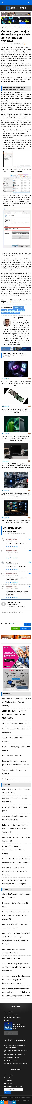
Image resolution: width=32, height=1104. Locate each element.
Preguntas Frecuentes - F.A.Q (12, 1017)
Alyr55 (8, 562)
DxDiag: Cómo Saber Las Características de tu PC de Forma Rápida (15, 849)
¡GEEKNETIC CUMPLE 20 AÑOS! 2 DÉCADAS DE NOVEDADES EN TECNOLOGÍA (14, 714)
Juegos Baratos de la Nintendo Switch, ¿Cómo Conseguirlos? (14, 1046)
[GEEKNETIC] (16, 8)
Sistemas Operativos (19, 27)
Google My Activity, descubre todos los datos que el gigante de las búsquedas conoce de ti (16, 979)
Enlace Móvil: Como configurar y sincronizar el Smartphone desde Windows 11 (15, 828)
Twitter (9, 1078)
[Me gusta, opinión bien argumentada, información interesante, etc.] (6, 546)
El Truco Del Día (12, 310)
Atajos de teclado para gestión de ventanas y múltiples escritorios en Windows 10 (16, 967)
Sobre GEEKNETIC (9, 1012)
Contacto (6, 1020)
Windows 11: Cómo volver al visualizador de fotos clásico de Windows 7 (14, 871)
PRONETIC (3, 1100)
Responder (15, 546)
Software (11, 27)
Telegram (9, 1083)
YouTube (9, 1080)
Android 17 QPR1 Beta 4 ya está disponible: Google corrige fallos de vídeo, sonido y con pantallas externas (16, 438)
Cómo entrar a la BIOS (11, 958)
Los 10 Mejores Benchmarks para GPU (14, 1055)
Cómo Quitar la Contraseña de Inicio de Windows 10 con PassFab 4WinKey (16, 702)
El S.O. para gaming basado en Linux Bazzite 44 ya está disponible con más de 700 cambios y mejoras (16, 383)
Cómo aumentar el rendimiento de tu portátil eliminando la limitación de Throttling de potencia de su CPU (16, 992)
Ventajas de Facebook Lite (11, 1057)
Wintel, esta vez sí (9, 779)
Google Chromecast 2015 (12, 756)
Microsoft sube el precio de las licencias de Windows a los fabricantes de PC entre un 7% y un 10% (16, 494)
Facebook (9, 1075)
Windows (4, 310)
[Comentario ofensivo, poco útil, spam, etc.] (9, 546)
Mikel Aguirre (8, 44)
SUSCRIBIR (8, 1092)
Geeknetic (5, 27)
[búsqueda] (29, 2)
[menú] (2, 2)
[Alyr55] (2, 562)
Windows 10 (5, 312)
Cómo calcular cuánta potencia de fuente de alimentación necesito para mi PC (15, 915)
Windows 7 (21, 310)
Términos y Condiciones (10, 1015)
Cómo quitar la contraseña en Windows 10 (16, 1063)
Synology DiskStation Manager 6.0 (15, 723)
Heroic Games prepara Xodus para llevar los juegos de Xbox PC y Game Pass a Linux (16, 521)
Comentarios (16, 302)
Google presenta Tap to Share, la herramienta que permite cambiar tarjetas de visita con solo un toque (16, 410)
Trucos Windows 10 (14, 312)
